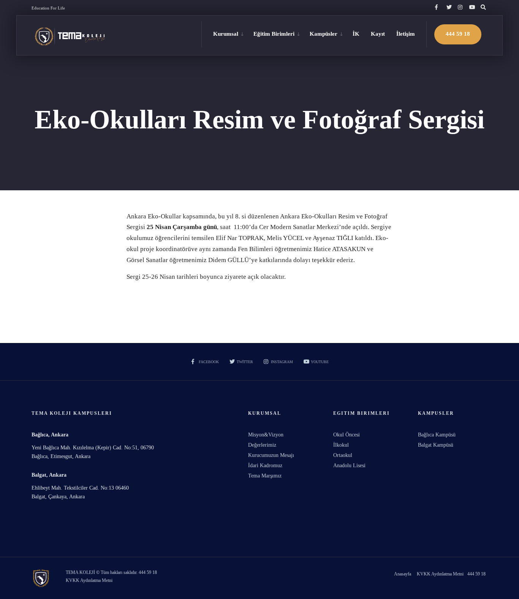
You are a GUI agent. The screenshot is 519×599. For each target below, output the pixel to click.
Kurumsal (225, 34)
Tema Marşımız (265, 476)
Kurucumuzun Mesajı (271, 455)
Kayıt (378, 34)
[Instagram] (459, 7)
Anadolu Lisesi (349, 465)
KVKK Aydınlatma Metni (440, 574)
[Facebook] (436, 7)
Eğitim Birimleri (273, 34)
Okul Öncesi (346, 435)
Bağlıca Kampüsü (437, 435)
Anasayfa (402, 574)
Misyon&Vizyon (265, 435)
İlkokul (341, 445)
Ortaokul (342, 455)
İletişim (405, 34)
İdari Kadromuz (265, 465)
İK (356, 34)
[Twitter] (448, 7)
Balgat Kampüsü (435, 445)
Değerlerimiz (262, 445)
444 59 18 (458, 34)
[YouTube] (470, 7)
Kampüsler (323, 34)
